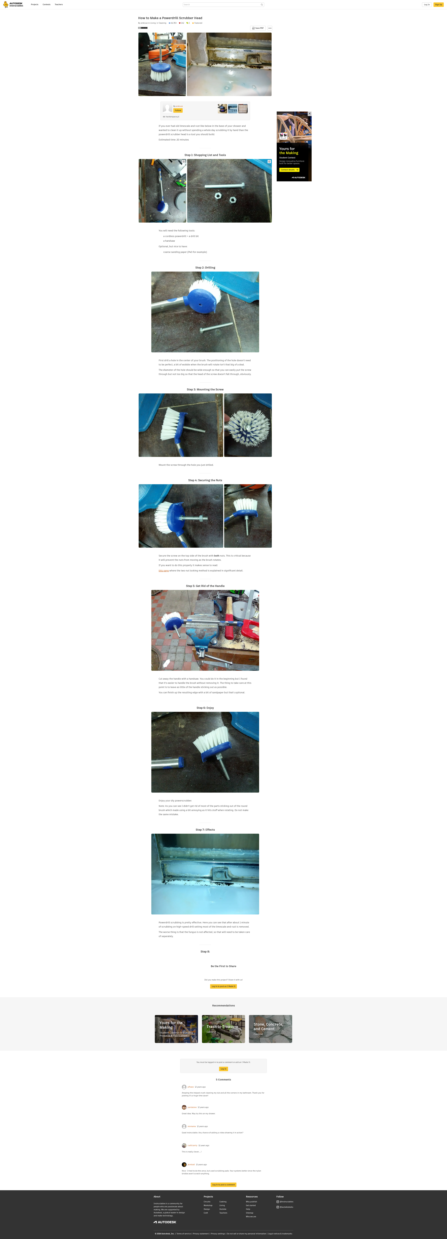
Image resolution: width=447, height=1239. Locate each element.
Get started (251, 1205)
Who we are (251, 1216)
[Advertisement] (294, 146)
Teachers (59, 4)
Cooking (223, 1201)
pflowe (191, 1087)
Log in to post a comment (223, 1184)
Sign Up (438, 4)
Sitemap (249, 1213)
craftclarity (192, 1145)
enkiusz (144, 23)
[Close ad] (310, 114)
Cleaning (162, 23)
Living (153, 23)
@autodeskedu (286, 1207)
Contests (46, 4)
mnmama (192, 1126)
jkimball (191, 1164)
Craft (206, 1213)
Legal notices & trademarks (280, 1233)
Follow (178, 110)
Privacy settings (218, 1233)
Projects (34, 4)
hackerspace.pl (172, 116)
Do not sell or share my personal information (246, 1233)
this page (164, 570)
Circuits (207, 1201)
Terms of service (183, 1233)
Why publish (251, 1201)
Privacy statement (201, 1233)
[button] (270, 28)
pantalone (192, 1107)
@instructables (286, 1201)
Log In (427, 4)
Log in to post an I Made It (223, 986)
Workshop (208, 1205)
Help (248, 1209)
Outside (222, 1209)
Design (207, 1209)
